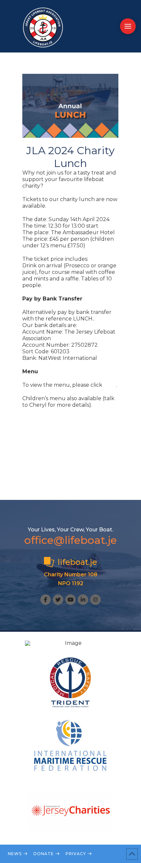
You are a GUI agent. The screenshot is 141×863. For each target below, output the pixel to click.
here (110, 385)
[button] (128, 26)
